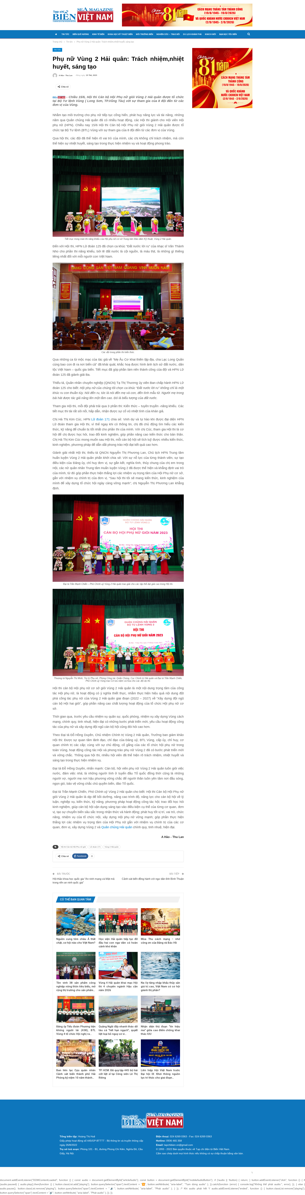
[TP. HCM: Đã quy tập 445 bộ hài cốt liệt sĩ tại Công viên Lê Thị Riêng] (118, 1053)
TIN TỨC (65, 34)
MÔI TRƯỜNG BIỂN (144, 34)
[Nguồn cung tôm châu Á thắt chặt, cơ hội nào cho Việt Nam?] (75, 922)
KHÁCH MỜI (210, 34)
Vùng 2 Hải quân (112, 847)
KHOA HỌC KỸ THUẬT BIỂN (120, 34)
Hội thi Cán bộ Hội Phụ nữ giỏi (73, 847)
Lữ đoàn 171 (100, 419)
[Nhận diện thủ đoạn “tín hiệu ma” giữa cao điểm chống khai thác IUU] (160, 1009)
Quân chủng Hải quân (116, 827)
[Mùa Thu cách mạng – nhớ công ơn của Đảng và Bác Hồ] (160, 922)
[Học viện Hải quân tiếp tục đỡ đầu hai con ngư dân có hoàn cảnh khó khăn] (118, 922)
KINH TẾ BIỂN (98, 34)
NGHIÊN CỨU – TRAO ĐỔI (168, 34)
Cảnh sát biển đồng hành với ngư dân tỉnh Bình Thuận (153, 878)
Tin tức (57, 50)
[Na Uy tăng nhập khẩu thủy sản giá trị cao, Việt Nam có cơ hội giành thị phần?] (160, 965)
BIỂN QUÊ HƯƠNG (81, 34)
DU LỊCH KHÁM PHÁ (192, 34)
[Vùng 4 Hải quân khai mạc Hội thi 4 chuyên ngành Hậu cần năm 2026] (118, 965)
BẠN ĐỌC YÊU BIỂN (228, 34)
